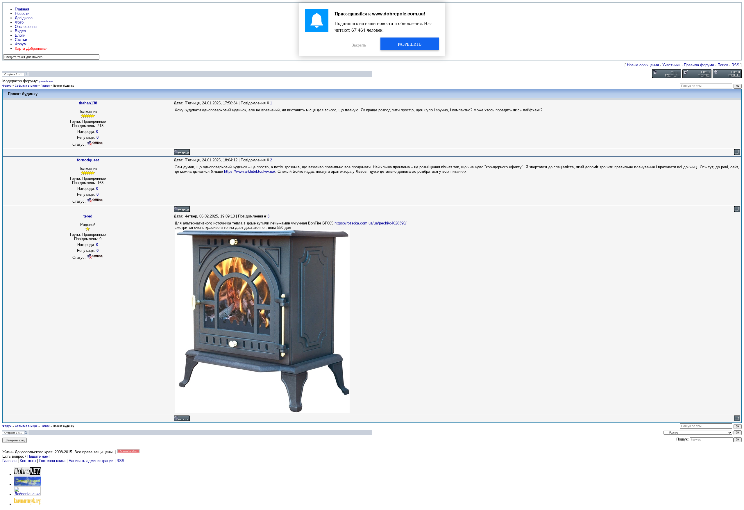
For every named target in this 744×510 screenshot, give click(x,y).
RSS (735, 65)
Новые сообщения (643, 65)
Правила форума (699, 65)
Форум (7, 85)
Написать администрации (92, 461)
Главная (9, 461)
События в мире (26, 85)
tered (87, 216)
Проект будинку (63, 85)
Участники (671, 65)
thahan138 (88, 103)
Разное (45, 85)
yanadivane (46, 81)
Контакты (28, 461)
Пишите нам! (38, 456)
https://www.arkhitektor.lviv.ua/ (249, 171)
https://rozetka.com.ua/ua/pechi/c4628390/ (371, 223)
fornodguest (88, 160)
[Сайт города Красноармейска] (27, 504)
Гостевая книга (52, 461)
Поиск (723, 65)
